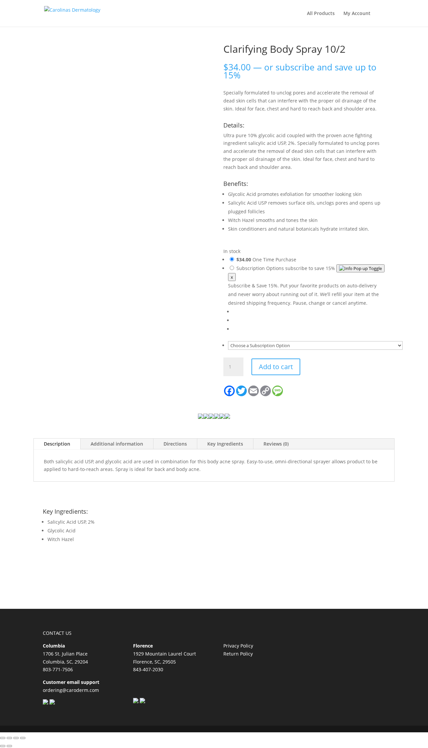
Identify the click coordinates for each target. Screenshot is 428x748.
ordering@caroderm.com (71, 690)
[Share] (16, 738)
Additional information (117, 444)
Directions (175, 444)
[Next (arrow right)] (9, 746)
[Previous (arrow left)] (2, 746)
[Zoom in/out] (2, 738)
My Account (356, 13)
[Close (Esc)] (22, 738)
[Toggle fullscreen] (9, 738)
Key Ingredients (225, 444)
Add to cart (276, 366)
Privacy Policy (238, 646)
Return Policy (238, 654)
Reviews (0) (276, 444)
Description (57, 444)
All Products (321, 13)
